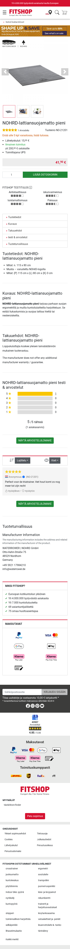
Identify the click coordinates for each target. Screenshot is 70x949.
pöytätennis (12, 886)
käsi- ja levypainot (47, 892)
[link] (18, 635)
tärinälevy (43, 931)
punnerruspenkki (46, 886)
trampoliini (43, 880)
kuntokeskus (12, 880)
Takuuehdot (15, 230)
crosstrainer (12, 868)
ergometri (43, 868)
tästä (12, 805)
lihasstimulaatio (14, 931)
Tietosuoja (42, 833)
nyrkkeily (10, 898)
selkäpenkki (11, 925)
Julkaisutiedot (44, 839)
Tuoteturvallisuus (18, 244)
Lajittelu (21, 460)
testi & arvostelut (17, 237)
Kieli (53, 460)
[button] (9, 111)
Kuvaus (12, 223)
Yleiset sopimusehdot (15, 833)
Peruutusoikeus (45, 845)
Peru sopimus (35, 816)
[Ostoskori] (65, 13)
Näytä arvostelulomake (35, 440)
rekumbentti (44, 898)
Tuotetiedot (14, 217)
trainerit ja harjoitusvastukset (47, 906)
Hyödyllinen (13, 491)
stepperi (10, 913)
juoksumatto (12, 874)
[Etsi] (57, 12)
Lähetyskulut (11, 845)
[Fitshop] (21, 12)
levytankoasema (46, 913)
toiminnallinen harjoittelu (18, 919)
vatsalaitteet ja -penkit (49, 919)
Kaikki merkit (12, 939)
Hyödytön (29, 491)
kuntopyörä (11, 904)
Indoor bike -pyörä (15, 892)
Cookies (9, 839)
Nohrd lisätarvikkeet (15, 22)
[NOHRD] (14, 43)
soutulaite (43, 874)
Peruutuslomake (13, 851)
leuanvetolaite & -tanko (49, 925)
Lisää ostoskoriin (45, 174)
